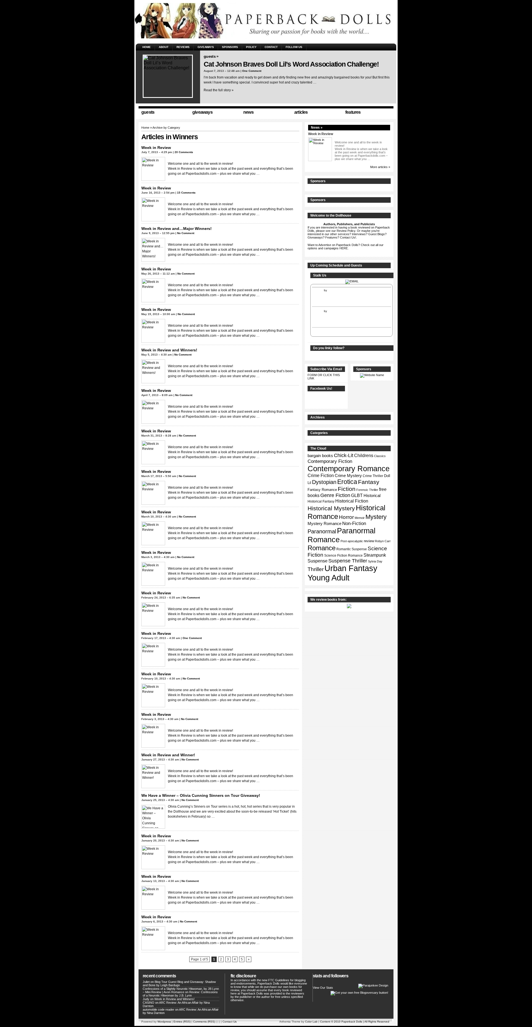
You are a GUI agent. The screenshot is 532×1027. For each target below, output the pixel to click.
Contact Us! (348, 237)
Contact (271, 47)
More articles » (380, 167)
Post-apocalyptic (352, 541)
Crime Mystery (348, 475)
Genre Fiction (335, 495)
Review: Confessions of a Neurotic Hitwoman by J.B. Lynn (180, 993)
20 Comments (184, 152)
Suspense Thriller (347, 561)
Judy (146, 999)
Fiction (346, 489)
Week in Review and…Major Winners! (176, 228)
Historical (372, 495)
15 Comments (186, 192)
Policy (251, 47)
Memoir (360, 517)
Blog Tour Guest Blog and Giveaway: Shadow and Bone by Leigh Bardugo (179, 983)
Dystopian (324, 482)
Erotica (347, 481)
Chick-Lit (343, 455)
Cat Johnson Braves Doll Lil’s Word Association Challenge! (291, 64)
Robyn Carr (383, 541)
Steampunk (375, 555)
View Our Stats (323, 987)
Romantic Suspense (351, 549)
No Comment (185, 233)
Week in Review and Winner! (168, 755)
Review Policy (346, 230)
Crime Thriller (373, 476)
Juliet (146, 981)
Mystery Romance (324, 523)
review (369, 541)
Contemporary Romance (349, 468)
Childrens (363, 455)
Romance (322, 548)
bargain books (320, 455)
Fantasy (368, 482)
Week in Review (156, 147)
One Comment (251, 70)
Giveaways (206, 47)
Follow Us (294, 47)
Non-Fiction (354, 523)
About (163, 47)
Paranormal (322, 531)
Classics (380, 456)
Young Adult (328, 577)
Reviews (183, 47)
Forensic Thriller (367, 489)
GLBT (357, 495)
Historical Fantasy (321, 501)
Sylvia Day (375, 561)
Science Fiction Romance (343, 555)
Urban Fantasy (350, 568)
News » (317, 128)
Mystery (376, 516)
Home (146, 47)
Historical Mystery (331, 508)
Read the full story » (219, 90)
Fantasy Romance (322, 490)
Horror (346, 517)
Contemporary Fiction (330, 461)
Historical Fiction (351, 500)
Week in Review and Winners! (169, 350)
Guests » (211, 56)
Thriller (316, 569)
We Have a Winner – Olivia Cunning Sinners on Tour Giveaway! (200, 795)
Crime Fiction (321, 475)
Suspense (318, 560)
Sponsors (230, 47)
